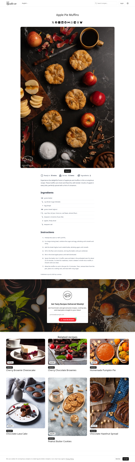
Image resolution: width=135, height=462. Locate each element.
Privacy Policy (70, 459)
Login (122, 3)
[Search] (96, 3)
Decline (118, 459)
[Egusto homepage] (11, 3)
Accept (126, 459)
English (24, 3)
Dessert (67, 171)
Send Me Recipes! (68, 319)
